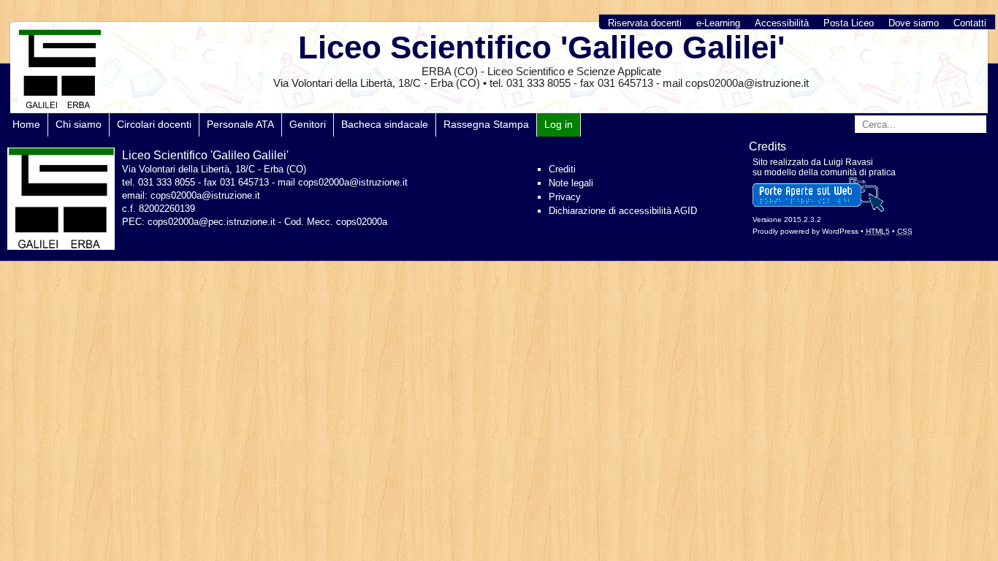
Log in (558, 124)
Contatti (969, 23)
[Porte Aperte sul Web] (818, 209)
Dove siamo (913, 23)
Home (26, 124)
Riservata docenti (645, 23)
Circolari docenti (154, 124)
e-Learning (718, 23)
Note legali (571, 183)
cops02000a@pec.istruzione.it (211, 221)
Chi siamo (79, 124)
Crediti (562, 169)
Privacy (565, 196)
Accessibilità (782, 23)
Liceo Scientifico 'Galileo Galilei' (541, 47)
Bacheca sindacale (384, 124)
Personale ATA (240, 124)
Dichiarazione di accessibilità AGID (623, 210)
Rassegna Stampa (486, 124)
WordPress (840, 231)
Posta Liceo (848, 23)
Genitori (307, 124)
